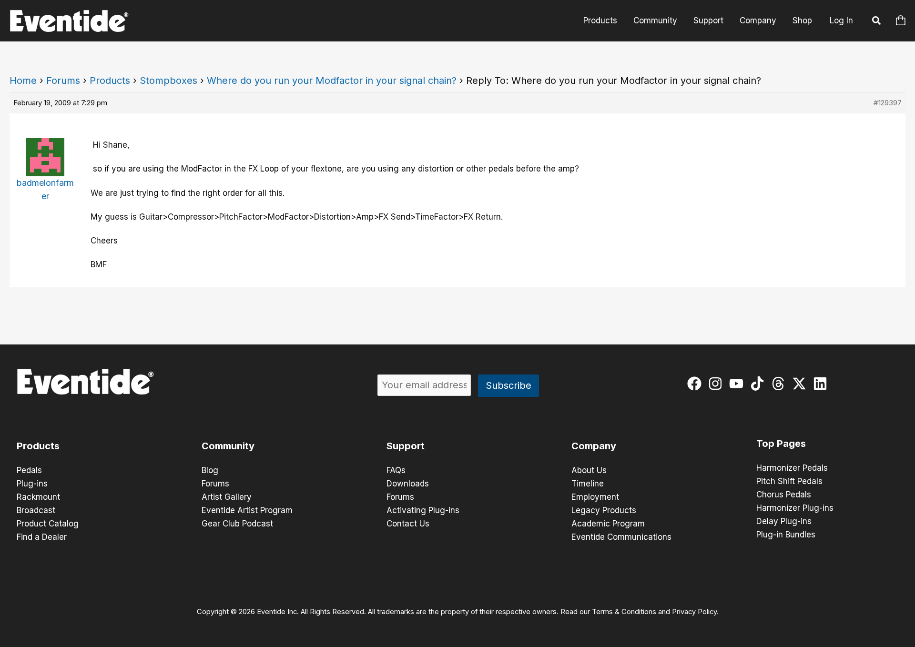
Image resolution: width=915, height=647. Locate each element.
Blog (210, 470)
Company (758, 20)
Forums (63, 80)
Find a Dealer (42, 537)
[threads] (780, 383)
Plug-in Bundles (785, 534)
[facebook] (696, 383)
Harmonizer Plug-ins (795, 508)
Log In (841, 20)
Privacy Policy (694, 611)
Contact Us (407, 523)
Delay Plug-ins (784, 521)
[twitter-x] (801, 383)
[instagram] (717, 383)
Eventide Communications (621, 537)
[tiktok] (759, 383)
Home (23, 80)
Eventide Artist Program (247, 510)
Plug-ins (32, 483)
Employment (595, 497)
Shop (802, 20)
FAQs (396, 470)
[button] (877, 22)
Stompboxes (168, 80)
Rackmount (38, 497)
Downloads (407, 483)
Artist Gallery (227, 497)
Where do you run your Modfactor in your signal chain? (332, 80)
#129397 (888, 102)
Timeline (587, 483)
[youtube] (738, 383)
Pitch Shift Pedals (789, 481)
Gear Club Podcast (237, 523)
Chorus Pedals (783, 494)
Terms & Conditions (624, 611)
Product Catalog (48, 523)
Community (655, 20)
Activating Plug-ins (422, 510)
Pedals (29, 470)
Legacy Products (603, 510)
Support (708, 20)
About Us (589, 470)
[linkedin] (822, 383)
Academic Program (608, 523)
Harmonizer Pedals (792, 468)
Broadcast (36, 510)
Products (600, 20)
